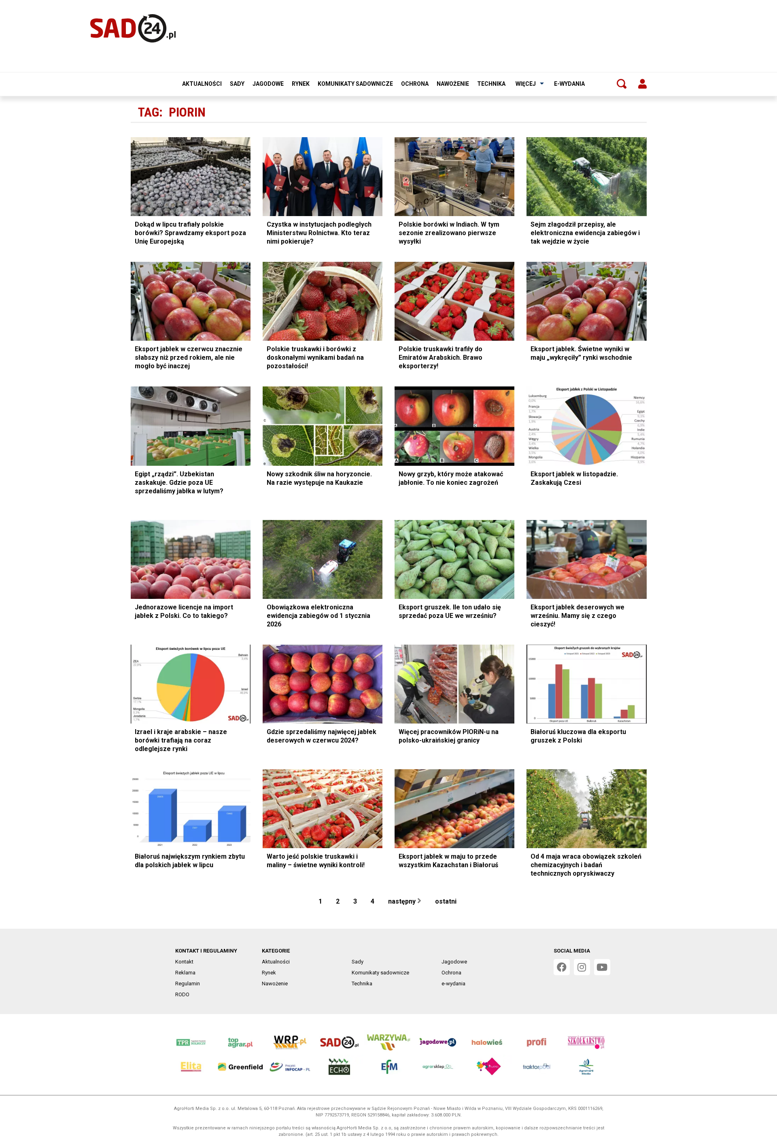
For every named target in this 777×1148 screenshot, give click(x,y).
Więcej (526, 84)
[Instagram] (582, 967)
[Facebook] (562, 967)
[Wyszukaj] (621, 84)
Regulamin (187, 983)
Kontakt (184, 962)
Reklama (185, 973)
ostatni (446, 901)
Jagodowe (268, 84)
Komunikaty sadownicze (355, 84)
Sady (237, 84)
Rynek (301, 84)
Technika (491, 84)
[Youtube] (602, 967)
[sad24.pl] (133, 28)
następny (402, 901)
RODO (182, 994)
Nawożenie (453, 84)
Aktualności (202, 84)
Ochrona (415, 84)
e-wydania (569, 84)
